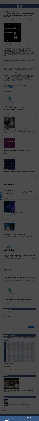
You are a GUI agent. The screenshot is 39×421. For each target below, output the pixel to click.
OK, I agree (28, 417)
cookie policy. (6, 420)
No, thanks (33, 417)
